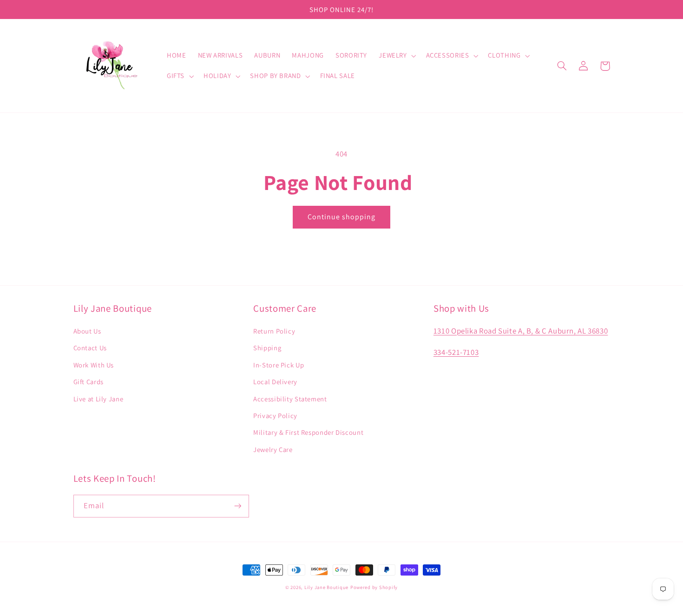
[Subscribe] (237, 506)
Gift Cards (88, 381)
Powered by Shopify (374, 587)
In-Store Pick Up (278, 364)
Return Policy (274, 331)
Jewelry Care (273, 449)
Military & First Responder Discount (308, 432)
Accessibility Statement (290, 398)
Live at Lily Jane (98, 398)
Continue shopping (342, 217)
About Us (87, 331)
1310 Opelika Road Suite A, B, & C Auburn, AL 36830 (520, 331)
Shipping (267, 347)
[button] (396, 56)
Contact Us (90, 347)
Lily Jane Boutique (326, 587)
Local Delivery (275, 381)
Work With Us (93, 364)
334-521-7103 (456, 352)
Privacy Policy (275, 415)
